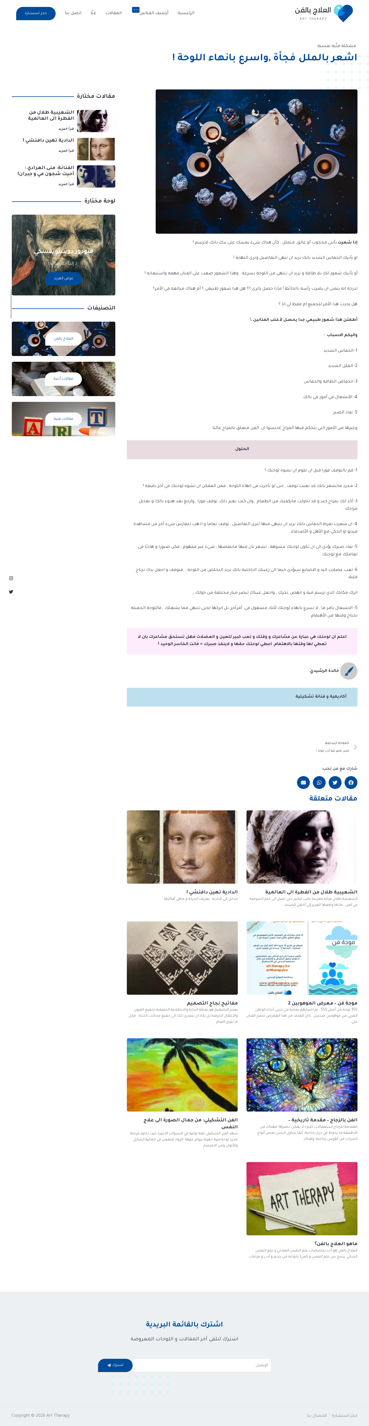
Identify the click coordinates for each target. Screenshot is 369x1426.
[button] (36, 13)
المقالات (114, 13)
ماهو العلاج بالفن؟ (336, 1244)
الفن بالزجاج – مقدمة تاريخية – (322, 1120)
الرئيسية (186, 13)
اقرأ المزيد (66, 129)
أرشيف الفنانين (150, 12)
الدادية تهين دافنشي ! (212, 892)
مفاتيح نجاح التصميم (212, 1003)
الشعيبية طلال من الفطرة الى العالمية (311, 892)
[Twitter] (11, 592)
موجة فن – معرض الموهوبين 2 (322, 1003)
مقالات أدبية (63, 379)
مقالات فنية (63, 419)
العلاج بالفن (63, 339)
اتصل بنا (73, 13)
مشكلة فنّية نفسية (336, 46)
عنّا (93, 13)
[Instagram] (11, 578)
